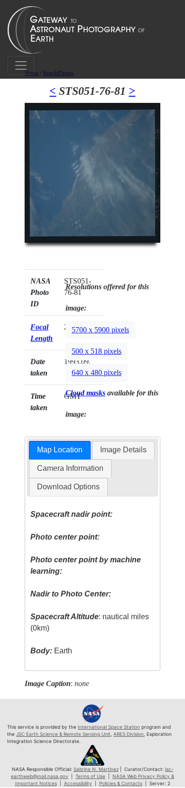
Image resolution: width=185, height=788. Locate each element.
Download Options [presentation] (68, 487)
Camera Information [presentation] (70, 468)
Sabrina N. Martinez (96, 769)
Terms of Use (90, 776)
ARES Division (128, 734)
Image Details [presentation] (123, 450)
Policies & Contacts (120, 783)
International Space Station (109, 727)
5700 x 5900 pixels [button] (100, 330)
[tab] (60, 450)
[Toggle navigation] (21, 65)
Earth (51, 651)
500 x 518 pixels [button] (96, 351)
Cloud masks (85, 393)
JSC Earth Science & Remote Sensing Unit (63, 734)
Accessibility (78, 783)
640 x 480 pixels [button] (96, 372)
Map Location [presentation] (60, 450)
